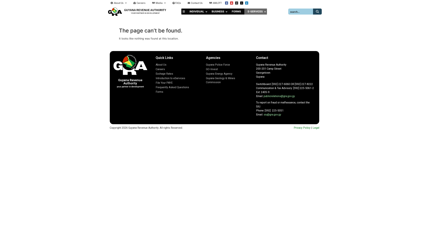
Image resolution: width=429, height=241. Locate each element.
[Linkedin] (246, 3)
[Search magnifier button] (317, 12)
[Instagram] (236, 3)
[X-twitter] (241, 3)
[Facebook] (226, 3)
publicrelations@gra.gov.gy (279, 96)
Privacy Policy (302, 127)
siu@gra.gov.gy (272, 114)
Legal (316, 127)
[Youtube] (231, 3)
